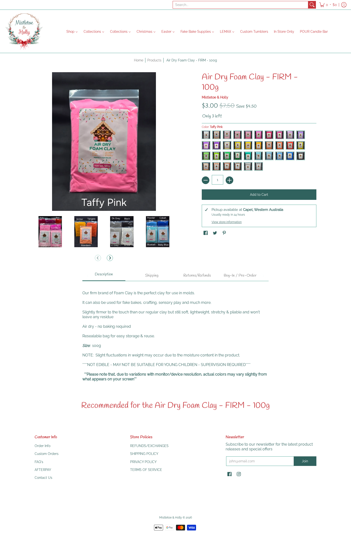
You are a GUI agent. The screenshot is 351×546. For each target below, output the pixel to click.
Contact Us (43, 478)
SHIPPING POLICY (144, 454)
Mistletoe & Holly (215, 97)
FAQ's (39, 462)
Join (305, 461)
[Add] (229, 180)
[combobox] (240, 5)
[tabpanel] (175, 333)
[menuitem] (72, 31)
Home (138, 60)
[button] (328, 5)
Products (154, 60)
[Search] (312, 5)
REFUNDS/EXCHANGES (149, 446)
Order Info (42, 446)
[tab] (103, 276)
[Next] (109, 257)
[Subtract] (205, 180)
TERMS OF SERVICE (146, 470)
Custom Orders (46, 454)
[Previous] (97, 257)
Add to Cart (259, 195)
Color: (212, 127)
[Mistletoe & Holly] (24, 31)
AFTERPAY (43, 470)
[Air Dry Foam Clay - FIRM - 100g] (50, 231)
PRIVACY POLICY (143, 462)
